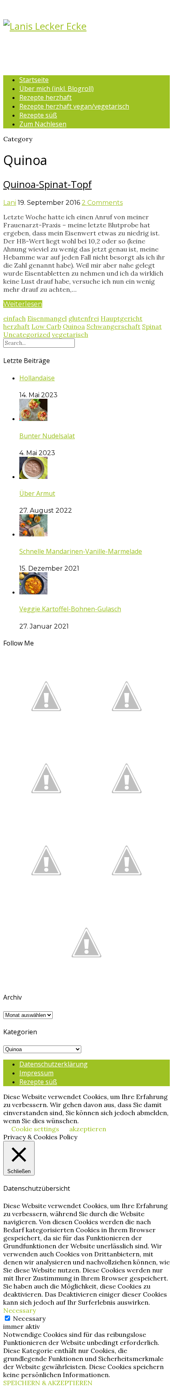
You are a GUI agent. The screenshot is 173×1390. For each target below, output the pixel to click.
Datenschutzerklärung (53, 1064)
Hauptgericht (121, 318)
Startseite (34, 79)
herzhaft (16, 326)
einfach (14, 318)
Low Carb (46, 326)
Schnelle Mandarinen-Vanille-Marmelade (80, 551)
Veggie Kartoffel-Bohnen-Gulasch (70, 608)
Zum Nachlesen (42, 124)
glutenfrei (83, 318)
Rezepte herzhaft (45, 97)
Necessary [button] (19, 1310)
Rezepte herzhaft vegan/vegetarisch (74, 106)
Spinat (152, 326)
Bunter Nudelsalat (47, 435)
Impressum (36, 1072)
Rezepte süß (38, 115)
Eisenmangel (47, 318)
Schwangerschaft (113, 326)
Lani (9, 202)
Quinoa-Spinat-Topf (47, 184)
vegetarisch (70, 334)
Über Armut (37, 493)
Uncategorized (26, 334)
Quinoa (74, 326)
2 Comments (102, 202)
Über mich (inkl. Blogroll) (56, 88)
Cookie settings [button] (35, 1129)
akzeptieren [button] (87, 1129)
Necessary (29, 1318)
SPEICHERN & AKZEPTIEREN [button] (48, 1383)
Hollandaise (37, 377)
